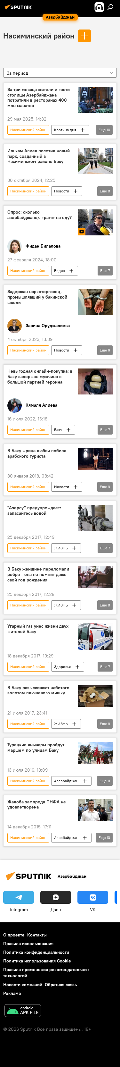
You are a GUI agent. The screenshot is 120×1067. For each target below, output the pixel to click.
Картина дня (65, 129)
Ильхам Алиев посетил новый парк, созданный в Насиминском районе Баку (38, 156)
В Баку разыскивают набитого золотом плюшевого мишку (38, 690)
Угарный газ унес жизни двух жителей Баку (37, 628)
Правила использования (28, 943)
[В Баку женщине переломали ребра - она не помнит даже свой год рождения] (95, 577)
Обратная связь (61, 984)
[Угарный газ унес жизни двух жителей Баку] (95, 636)
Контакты (37, 935)
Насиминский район (39, 35)
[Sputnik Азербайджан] (19, 10)
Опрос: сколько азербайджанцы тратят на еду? (39, 214)
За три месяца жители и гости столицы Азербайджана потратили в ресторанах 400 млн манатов (38, 97)
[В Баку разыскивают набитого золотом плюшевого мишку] (95, 696)
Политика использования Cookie (37, 961)
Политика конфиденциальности (36, 952)
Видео (59, 270)
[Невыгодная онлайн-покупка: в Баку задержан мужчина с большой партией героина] (95, 381)
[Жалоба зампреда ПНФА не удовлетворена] (95, 810)
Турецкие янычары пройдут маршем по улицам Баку (35, 747)
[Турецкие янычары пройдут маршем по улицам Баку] (95, 753)
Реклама (12, 993)
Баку (58, 429)
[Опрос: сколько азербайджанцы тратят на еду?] (95, 222)
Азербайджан (66, 780)
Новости (61, 191)
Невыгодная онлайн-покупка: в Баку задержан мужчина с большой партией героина (39, 376)
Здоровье (62, 666)
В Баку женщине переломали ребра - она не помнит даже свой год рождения (38, 574)
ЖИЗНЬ (61, 548)
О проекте (14, 935)
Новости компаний (22, 984)
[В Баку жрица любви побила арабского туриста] (95, 459)
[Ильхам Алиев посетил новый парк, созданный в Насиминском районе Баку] (95, 161)
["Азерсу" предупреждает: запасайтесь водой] (95, 518)
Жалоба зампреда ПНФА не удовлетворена (36, 804)
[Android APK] (22, 1011)
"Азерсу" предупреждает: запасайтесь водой (34, 510)
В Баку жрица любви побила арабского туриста (36, 453)
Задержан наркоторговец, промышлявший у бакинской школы (37, 297)
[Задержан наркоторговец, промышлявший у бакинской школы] (95, 302)
